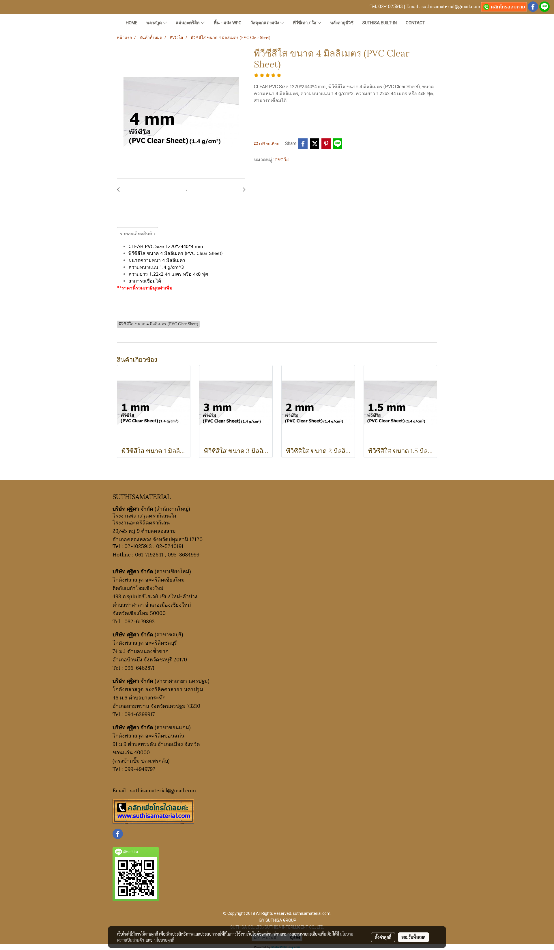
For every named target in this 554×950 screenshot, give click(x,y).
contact (415, 22)
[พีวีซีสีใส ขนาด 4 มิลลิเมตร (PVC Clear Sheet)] (181, 113)
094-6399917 (139, 714)
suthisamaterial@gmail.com (451, 6)
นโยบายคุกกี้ (164, 940)
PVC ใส (282, 160)
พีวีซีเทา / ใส (305, 22)
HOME (131, 22)
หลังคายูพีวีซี (341, 22)
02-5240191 (170, 546)
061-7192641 (149, 554)
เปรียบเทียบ (268, 144)
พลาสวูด (154, 22)
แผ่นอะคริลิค (188, 22)
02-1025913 (390, 6)
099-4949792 (140, 768)
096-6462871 (139, 667)
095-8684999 (183, 554)
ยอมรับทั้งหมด (413, 937)
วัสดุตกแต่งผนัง (265, 22)
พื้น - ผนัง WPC (228, 22)
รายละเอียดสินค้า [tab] (137, 233)
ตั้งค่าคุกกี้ (383, 937)
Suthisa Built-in (379, 22)
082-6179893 (139, 621)
